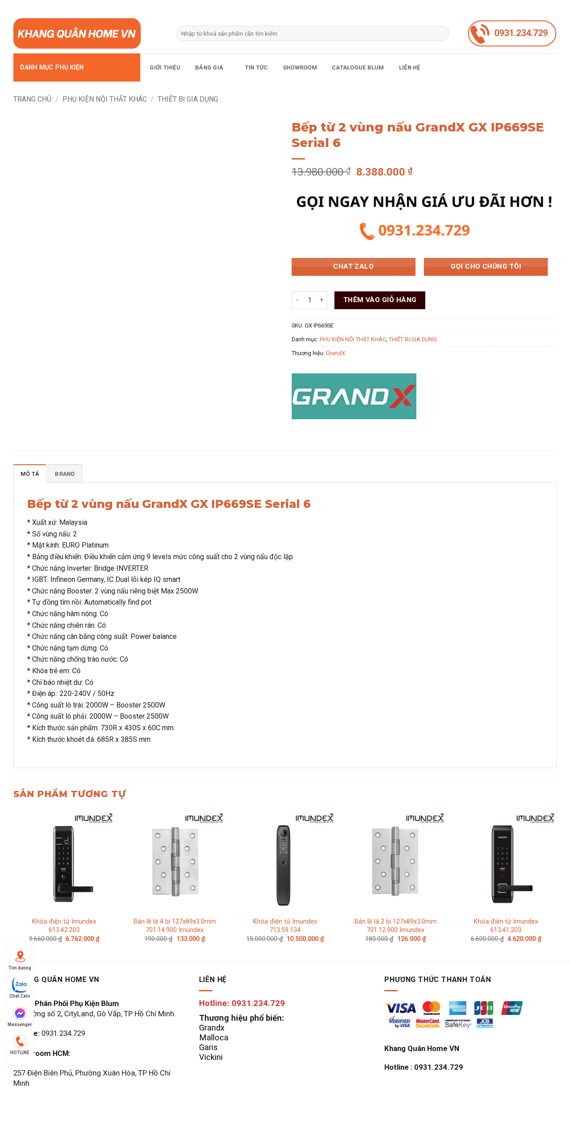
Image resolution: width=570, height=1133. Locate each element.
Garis (208, 1047)
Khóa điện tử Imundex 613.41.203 (506, 926)
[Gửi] (441, 33)
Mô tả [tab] (29, 473)
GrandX (335, 353)
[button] (76, 67)
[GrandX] (354, 396)
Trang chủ (32, 99)
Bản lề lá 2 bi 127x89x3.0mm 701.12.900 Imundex (395, 926)
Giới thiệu (165, 67)
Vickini (211, 1057)
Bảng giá (209, 67)
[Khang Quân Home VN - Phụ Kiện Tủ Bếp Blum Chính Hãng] (88, 33)
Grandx (211, 1027)
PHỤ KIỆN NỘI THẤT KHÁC (104, 99)
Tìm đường (19, 967)
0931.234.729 (521, 33)
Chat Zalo (19, 996)
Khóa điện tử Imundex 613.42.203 (64, 926)
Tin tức (256, 67)
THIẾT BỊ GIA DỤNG (188, 99)
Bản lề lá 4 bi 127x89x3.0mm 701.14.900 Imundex (175, 926)
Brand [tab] (65, 473)
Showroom (300, 67)
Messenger (20, 1024)
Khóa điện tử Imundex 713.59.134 (285, 926)
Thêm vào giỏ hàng (380, 300)
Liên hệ (409, 67)
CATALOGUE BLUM (358, 67)
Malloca (213, 1037)
